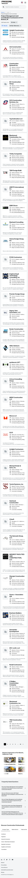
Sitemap (2, 872)
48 (20, 744)
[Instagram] (9, 859)
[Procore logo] (7, 1)
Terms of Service (4, 867)
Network (5, 3)
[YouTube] (12, 859)
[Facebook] (4, 859)
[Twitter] (6, 859)
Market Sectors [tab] (15, 829)
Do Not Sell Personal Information (7, 869)
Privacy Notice (4, 865)
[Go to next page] (23, 744)
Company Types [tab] (5, 829)
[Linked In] (1, 859)
